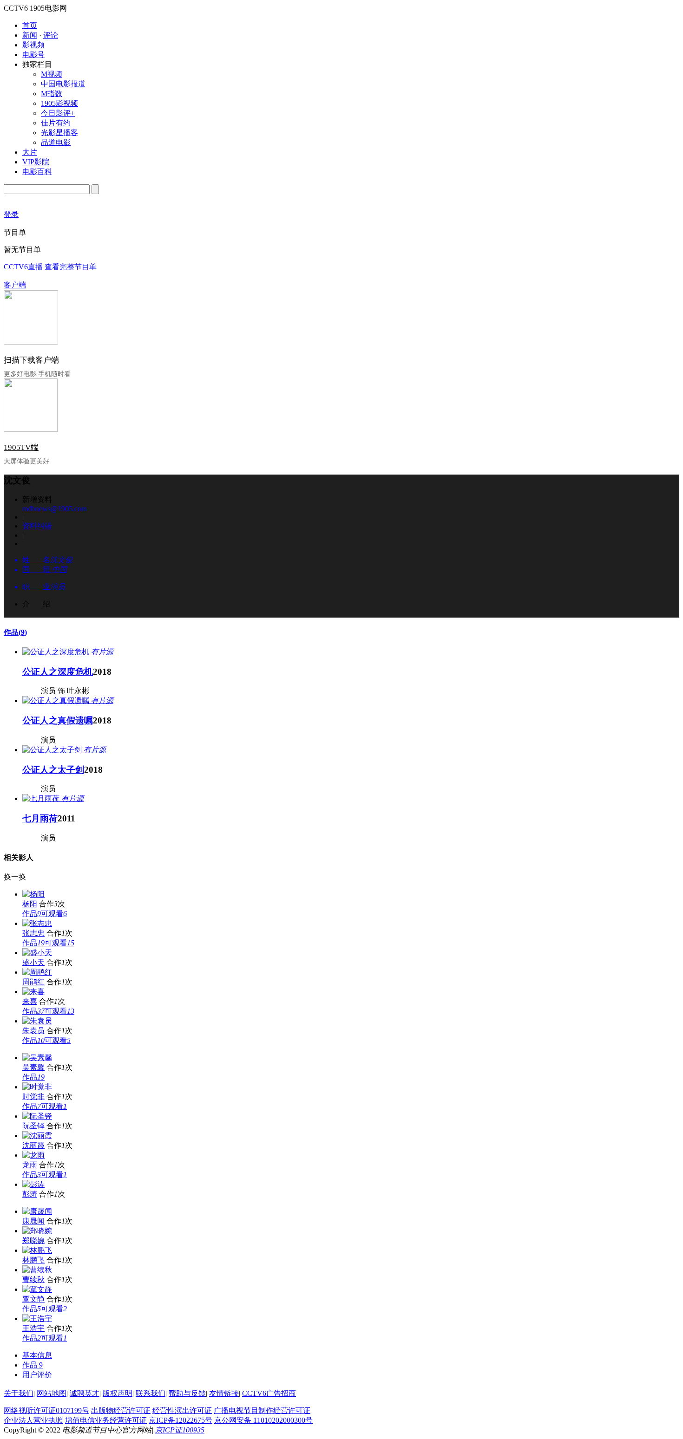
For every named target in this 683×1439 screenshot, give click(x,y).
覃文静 (33, 1299)
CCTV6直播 (23, 267)
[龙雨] (33, 1155)
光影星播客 (59, 133)
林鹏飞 (33, 1260)
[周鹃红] (37, 972)
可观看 (54, 914)
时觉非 (33, 1096)
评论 (50, 35)
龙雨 (29, 1165)
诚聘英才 (84, 1393)
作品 (15, 632)
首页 (29, 25)
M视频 (51, 74)
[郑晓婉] (37, 1231)
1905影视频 (59, 103)
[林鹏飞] (37, 1250)
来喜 (29, 1001)
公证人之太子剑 (53, 770)
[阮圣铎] (37, 1116)
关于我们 (18, 1393)
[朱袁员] (37, 1021)
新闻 (29, 35)
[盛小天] (37, 953)
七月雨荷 (40, 818)
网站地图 (51, 1393)
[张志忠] (37, 923)
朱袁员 (33, 1031)
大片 (29, 152)
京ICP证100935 (179, 1430)
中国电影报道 (63, 84)
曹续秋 (33, 1279)
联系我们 (150, 1393)
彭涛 (29, 1194)
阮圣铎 (33, 1126)
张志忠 (33, 933)
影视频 (33, 45)
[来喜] (33, 992)
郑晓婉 (33, 1240)
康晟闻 (33, 1221)
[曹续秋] (37, 1270)
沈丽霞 (33, 1145)
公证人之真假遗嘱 (57, 720)
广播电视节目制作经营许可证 (262, 1410)
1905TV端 (21, 447)
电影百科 (37, 172)
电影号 (33, 55)
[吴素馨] (37, 1057)
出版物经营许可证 (121, 1410)
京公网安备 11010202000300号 (263, 1420)
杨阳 (29, 904)
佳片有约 (56, 123)
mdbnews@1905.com (54, 509)
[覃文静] (37, 1289)
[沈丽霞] (37, 1135)
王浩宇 (33, 1328)
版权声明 (117, 1393)
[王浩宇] (37, 1318)
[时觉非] (37, 1087)
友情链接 (224, 1393)
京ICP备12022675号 (180, 1420)
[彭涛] (33, 1184)
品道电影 (56, 142)
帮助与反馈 (187, 1393)
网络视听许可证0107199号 (46, 1410)
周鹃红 (33, 982)
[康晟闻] (37, 1211)
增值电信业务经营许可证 (106, 1420)
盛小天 (33, 962)
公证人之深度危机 (57, 672)
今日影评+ (58, 113)
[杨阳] (33, 894)
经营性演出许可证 (182, 1410)
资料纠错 (37, 526)
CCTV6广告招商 (269, 1393)
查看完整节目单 (71, 267)
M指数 (51, 94)
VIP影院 (35, 162)
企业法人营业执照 (33, 1420)
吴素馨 (33, 1067)
